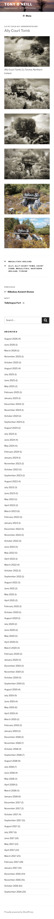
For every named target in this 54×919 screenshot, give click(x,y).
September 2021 (12, 576)
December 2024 (12, 404)
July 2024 (9, 434)
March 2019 (10, 719)
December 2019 (12, 666)
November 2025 (12, 356)
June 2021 (9, 588)
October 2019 (11, 677)
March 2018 (10, 790)
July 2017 (9, 832)
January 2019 (11, 731)
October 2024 (11, 416)
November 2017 (12, 808)
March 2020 (10, 648)
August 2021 (10, 582)
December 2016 (12, 874)
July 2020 (9, 624)
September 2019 (13, 683)
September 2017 (12, 820)
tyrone (23, 271)
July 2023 (9, 487)
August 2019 (10, 689)
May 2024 (9, 446)
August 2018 (10, 761)
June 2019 (9, 701)
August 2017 (10, 826)
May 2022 (9, 553)
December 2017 (12, 802)
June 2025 (9, 380)
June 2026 (9, 344)
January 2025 (11, 398)
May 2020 (9, 636)
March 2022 (10, 564)
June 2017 (9, 838)
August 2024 (11, 428)
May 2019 (9, 707)
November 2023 (12, 463)
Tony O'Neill (18, 4)
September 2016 (13, 891)
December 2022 (12, 529)
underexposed (29, 26)
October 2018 (11, 749)
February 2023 (11, 517)
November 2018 (12, 743)
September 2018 (13, 755)
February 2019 (11, 725)
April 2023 (9, 505)
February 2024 (11, 451)
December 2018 (12, 737)
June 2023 (9, 493)
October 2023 (11, 469)
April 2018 (9, 784)
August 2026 (11, 338)
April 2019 (9, 713)
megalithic (23, 269)
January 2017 (11, 868)
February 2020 (11, 654)
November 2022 (12, 535)
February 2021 (11, 606)
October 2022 (11, 541)
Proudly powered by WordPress (18, 912)
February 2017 (11, 862)
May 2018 (9, 779)
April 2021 (9, 600)
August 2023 (11, 481)
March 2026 (10, 350)
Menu (28, 16)
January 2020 (11, 660)
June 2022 (9, 547)
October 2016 (11, 886)
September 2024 (13, 422)
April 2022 (9, 559)
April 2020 (9, 642)
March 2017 (10, 856)
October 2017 (11, 814)
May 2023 (9, 499)
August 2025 (11, 368)
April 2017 (9, 850)
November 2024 (12, 410)
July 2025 (9, 374)
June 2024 (9, 440)
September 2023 (13, 475)
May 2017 (9, 844)
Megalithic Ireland (20, 262)
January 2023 (11, 523)
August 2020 (11, 618)
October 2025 (11, 362)
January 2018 (11, 796)
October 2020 (11, 612)
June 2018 (9, 773)
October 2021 (11, 570)
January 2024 (11, 457)
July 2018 (9, 767)
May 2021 (9, 594)
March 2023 (10, 511)
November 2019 (12, 671)
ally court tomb (25, 266)
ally (11, 266)
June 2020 (9, 630)
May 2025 (9, 386)
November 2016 (12, 880)
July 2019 (9, 695)
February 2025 (11, 392)
